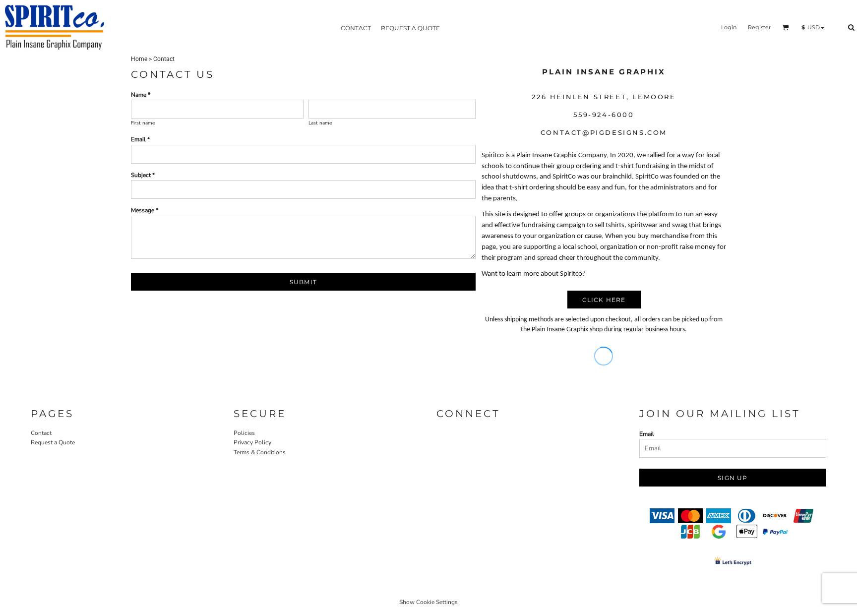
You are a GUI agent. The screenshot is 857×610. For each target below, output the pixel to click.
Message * (144, 210)
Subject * (143, 175)
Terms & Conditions (260, 452)
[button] (785, 27)
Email (646, 434)
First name (143, 123)
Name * (140, 95)
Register (759, 27)
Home (139, 59)
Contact (41, 433)
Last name (320, 123)
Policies (244, 433)
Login (728, 27)
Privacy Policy (252, 442)
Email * (140, 139)
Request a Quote (53, 442)
